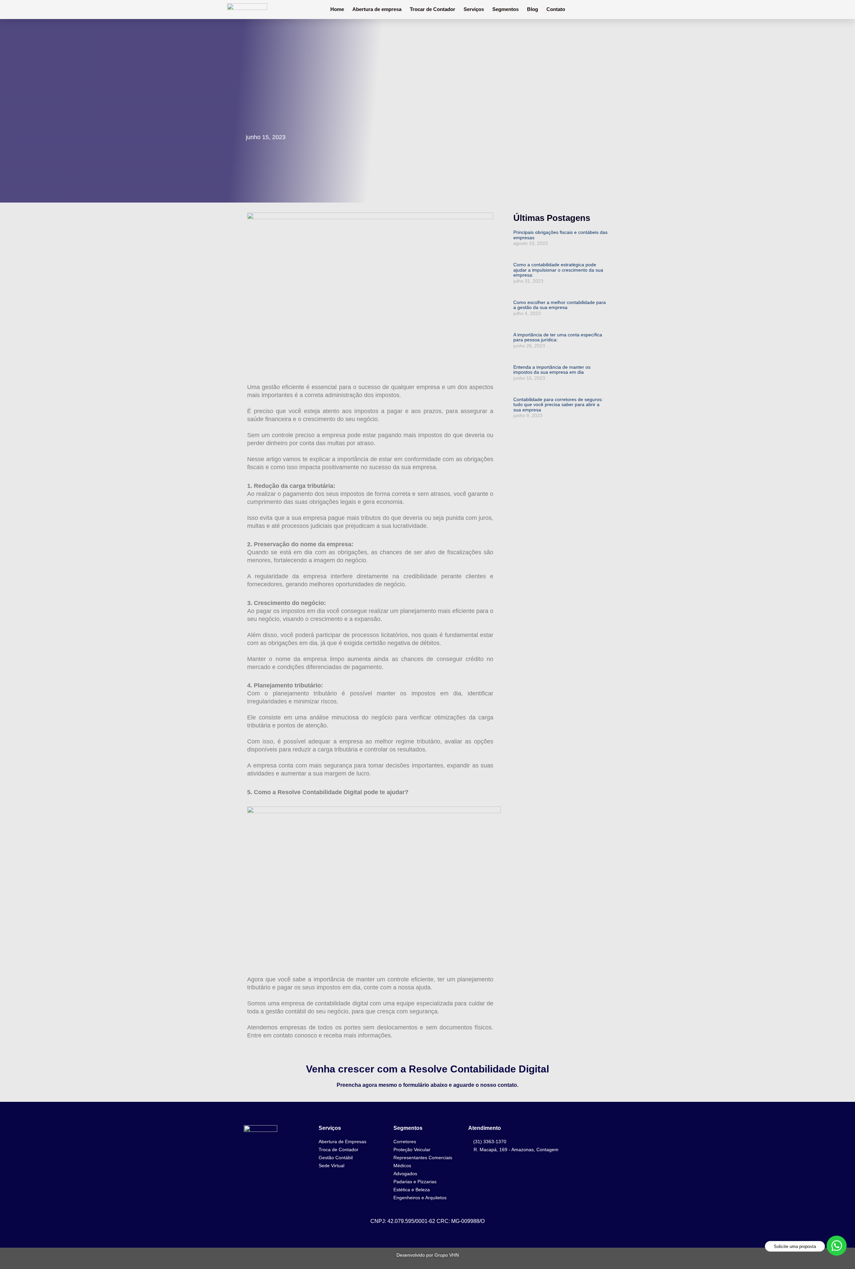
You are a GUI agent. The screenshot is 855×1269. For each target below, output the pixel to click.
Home (337, 9)
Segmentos (505, 9)
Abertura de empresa (376, 9)
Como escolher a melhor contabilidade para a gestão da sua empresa (559, 305)
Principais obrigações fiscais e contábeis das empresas (560, 235)
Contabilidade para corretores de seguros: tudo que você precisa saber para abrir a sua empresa (558, 404)
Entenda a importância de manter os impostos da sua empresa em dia (551, 369)
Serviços (474, 9)
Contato (555, 9)
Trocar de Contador (432, 9)
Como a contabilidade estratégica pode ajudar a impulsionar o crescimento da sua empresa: (558, 270)
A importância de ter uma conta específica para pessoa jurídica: (557, 337)
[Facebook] (607, 1135)
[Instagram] (607, 1154)
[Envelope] (607, 1173)
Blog (532, 9)
